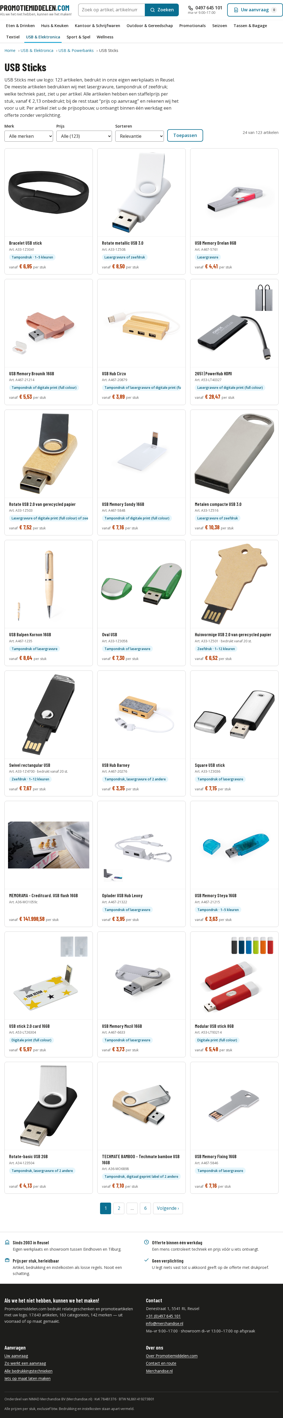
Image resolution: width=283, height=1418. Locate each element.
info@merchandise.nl (164, 1323)
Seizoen (219, 25)
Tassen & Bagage (250, 25)
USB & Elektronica (43, 36)
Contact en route (161, 1363)
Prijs (60, 126)
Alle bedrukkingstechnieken (28, 1371)
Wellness (105, 36)
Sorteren (123, 126)
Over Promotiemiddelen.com (172, 1355)
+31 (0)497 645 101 (163, 1316)
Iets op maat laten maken (27, 1378)
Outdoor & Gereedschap (150, 25)
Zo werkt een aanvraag (25, 1363)
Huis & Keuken (55, 25)
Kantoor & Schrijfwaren (97, 25)
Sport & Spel (78, 36)
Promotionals (192, 25)
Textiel (13, 36)
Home (9, 50)
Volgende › (168, 1208)
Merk (9, 126)
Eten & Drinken (20, 25)
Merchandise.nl (159, 1371)
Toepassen (185, 135)
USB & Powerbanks (76, 50)
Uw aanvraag (16, 1355)
